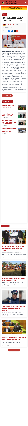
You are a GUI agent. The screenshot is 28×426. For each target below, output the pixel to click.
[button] (3, 8)
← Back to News (7, 95)
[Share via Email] (17, 31)
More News (14, 350)
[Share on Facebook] (9, 31)
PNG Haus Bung (12, 24)
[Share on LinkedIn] (12, 31)
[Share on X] (15, 31)
